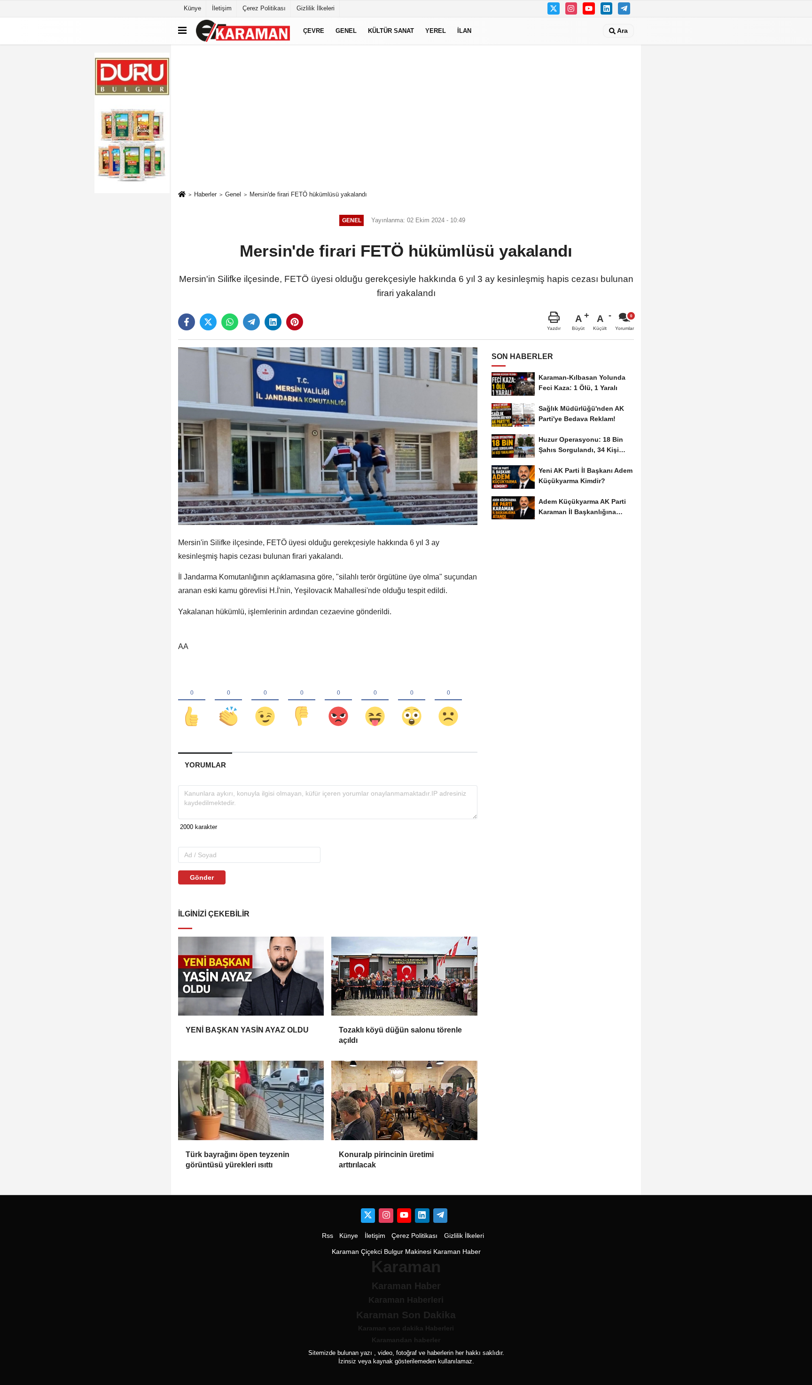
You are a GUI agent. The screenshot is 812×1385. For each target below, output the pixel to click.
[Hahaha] (375, 700)
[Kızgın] (338, 700)
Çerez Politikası (264, 8)
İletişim (222, 8)
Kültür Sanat (391, 30)
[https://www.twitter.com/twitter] (553, 8)
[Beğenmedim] (301, 700)
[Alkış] (228, 700)
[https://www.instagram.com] (571, 8)
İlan (464, 30)
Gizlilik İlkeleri (316, 8)
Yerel (435, 30)
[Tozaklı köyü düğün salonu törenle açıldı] (404, 976)
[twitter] (208, 321)
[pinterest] (294, 321)
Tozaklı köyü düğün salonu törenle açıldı (400, 1035)
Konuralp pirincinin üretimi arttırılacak (386, 1159)
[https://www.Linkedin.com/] (607, 8)
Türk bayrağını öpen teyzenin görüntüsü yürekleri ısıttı (237, 1159)
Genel (346, 30)
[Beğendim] (191, 700)
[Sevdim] (265, 700)
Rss (327, 1235)
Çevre (313, 30)
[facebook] (186, 321)
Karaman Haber (457, 1251)
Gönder (202, 877)
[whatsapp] (229, 321)
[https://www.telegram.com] (624, 8)
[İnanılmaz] (411, 700)
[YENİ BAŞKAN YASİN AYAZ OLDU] (251, 976)
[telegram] (251, 321)
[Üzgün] (448, 700)
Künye (192, 8)
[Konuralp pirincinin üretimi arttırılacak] (404, 1100)
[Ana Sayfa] (182, 194)
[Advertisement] (406, 117)
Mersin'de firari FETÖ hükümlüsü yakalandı (308, 194)
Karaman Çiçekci (357, 1251)
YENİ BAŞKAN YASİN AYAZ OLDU (247, 1030)
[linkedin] (273, 321)
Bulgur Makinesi (407, 1251)
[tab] (205, 764)
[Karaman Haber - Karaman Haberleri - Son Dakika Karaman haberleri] (243, 31)
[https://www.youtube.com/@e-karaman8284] (589, 8)
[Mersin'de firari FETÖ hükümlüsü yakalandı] (327, 435)
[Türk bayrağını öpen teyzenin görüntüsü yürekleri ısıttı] (251, 1100)
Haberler (205, 194)
